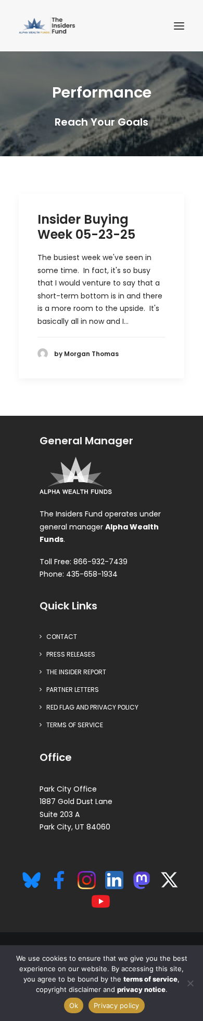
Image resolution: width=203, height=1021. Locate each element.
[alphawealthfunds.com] (76, 477)
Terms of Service (74, 724)
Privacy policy (116, 1005)
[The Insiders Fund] (48, 25)
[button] (179, 25)
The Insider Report (76, 672)
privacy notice (141, 989)
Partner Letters (72, 689)
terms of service (150, 979)
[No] (190, 983)
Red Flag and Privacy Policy (92, 707)
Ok (74, 1005)
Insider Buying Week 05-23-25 (86, 227)
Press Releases (70, 654)
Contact (61, 636)
